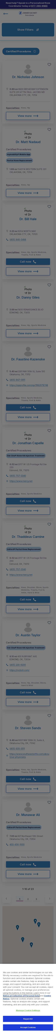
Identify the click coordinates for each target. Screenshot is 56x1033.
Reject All (28, 1019)
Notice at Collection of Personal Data (21, 995)
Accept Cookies (28, 1027)
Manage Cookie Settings (28, 1010)
